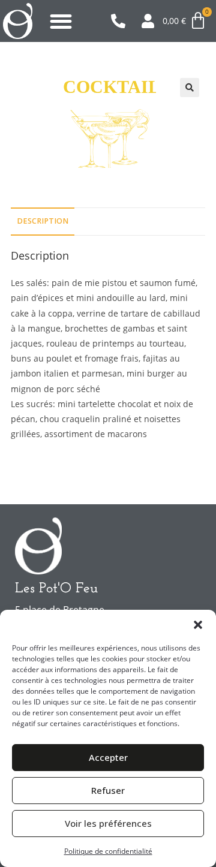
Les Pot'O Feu (56, 589)
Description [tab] (42, 221)
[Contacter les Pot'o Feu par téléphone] (121, 21)
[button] (198, 625)
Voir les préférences (108, 823)
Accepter (108, 757)
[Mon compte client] (152, 21)
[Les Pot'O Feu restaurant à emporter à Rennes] (17, 21)
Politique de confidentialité (108, 851)
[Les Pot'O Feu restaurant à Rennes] (38, 546)
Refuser (108, 790)
